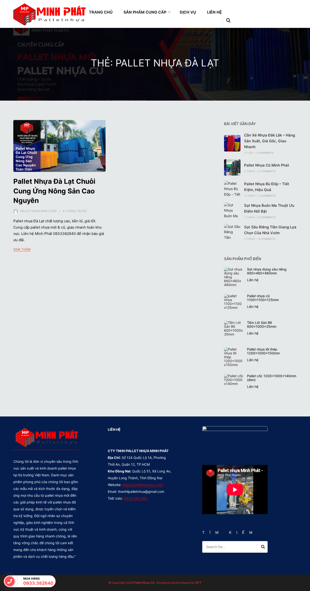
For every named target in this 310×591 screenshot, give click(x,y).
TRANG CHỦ (101, 12)
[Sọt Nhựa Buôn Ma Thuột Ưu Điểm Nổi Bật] (232, 210)
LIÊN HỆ (214, 12)
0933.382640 (35, 583)
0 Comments (265, 152)
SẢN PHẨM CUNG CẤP (145, 12)
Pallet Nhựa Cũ (144, 582)
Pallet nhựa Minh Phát (38, 211)
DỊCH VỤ (188, 12)
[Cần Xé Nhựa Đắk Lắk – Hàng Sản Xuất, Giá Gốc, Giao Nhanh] (232, 143)
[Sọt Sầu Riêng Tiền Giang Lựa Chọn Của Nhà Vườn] (232, 232)
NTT (198, 582)
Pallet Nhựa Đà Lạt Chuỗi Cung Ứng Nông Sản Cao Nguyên (54, 190)
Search (263, 547)
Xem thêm (22, 249)
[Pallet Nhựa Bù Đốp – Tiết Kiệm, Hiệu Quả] (232, 189)
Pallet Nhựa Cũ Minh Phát (266, 165)
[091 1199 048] (10, 581)
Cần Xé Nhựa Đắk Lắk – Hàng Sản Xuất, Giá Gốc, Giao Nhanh (269, 141)
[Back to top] (305, 586)
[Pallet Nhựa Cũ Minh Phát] (232, 167)
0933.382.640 (135, 498)
